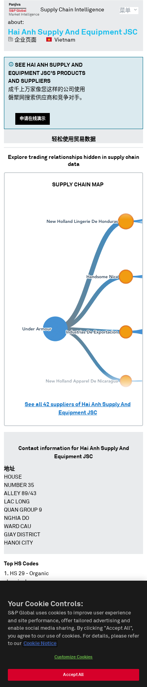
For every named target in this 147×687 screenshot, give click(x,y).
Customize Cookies (73, 657)
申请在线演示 (32, 119)
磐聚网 (24, 9)
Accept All (73, 674)
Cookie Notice (40, 643)
